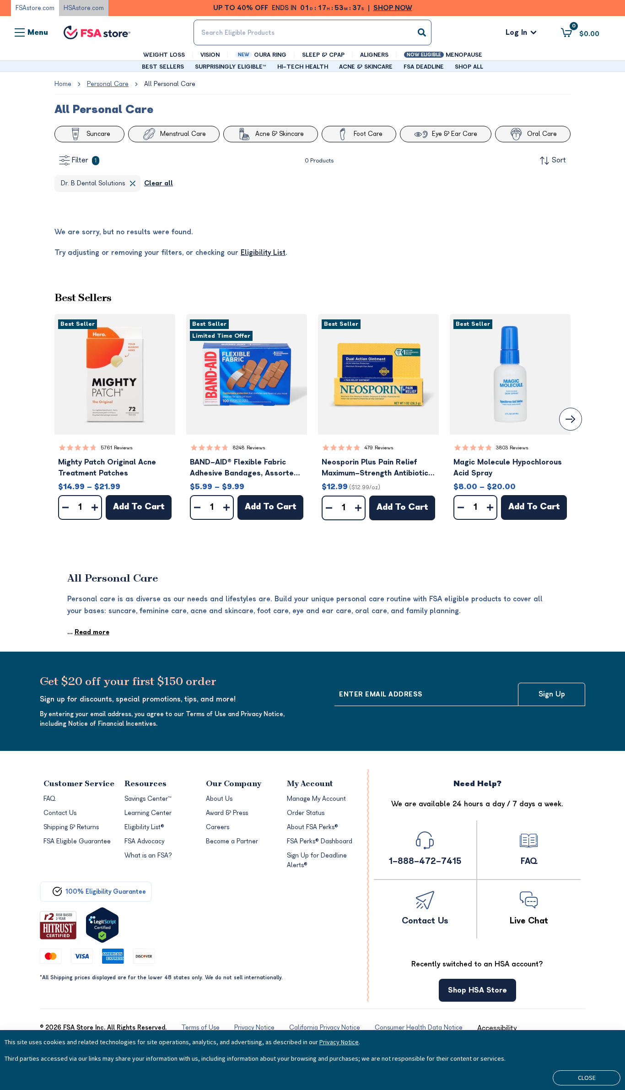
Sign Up (552, 694)
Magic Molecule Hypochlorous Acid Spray (507, 467)
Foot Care (368, 134)
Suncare (98, 134)
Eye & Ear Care (454, 134)
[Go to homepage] (97, 33)
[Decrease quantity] (65, 507)
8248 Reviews (248, 448)
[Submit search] (422, 32)
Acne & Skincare (279, 134)
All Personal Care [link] (169, 84)
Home (62, 84)
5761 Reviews (117, 448)
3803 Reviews (512, 448)
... (88, 632)
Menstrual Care (183, 134)
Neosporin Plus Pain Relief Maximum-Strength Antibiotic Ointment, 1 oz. (375, 468)
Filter (84, 160)
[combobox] (313, 32)
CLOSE (587, 1078)
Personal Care (108, 84)
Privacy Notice (339, 1042)
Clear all (158, 183)
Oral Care (542, 134)
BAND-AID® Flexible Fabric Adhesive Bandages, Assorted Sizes (244, 468)
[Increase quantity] (94, 507)
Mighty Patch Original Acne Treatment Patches (107, 467)
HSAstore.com (84, 8)
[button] (114, 374)
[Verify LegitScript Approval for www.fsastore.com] (102, 925)
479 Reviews (378, 448)
